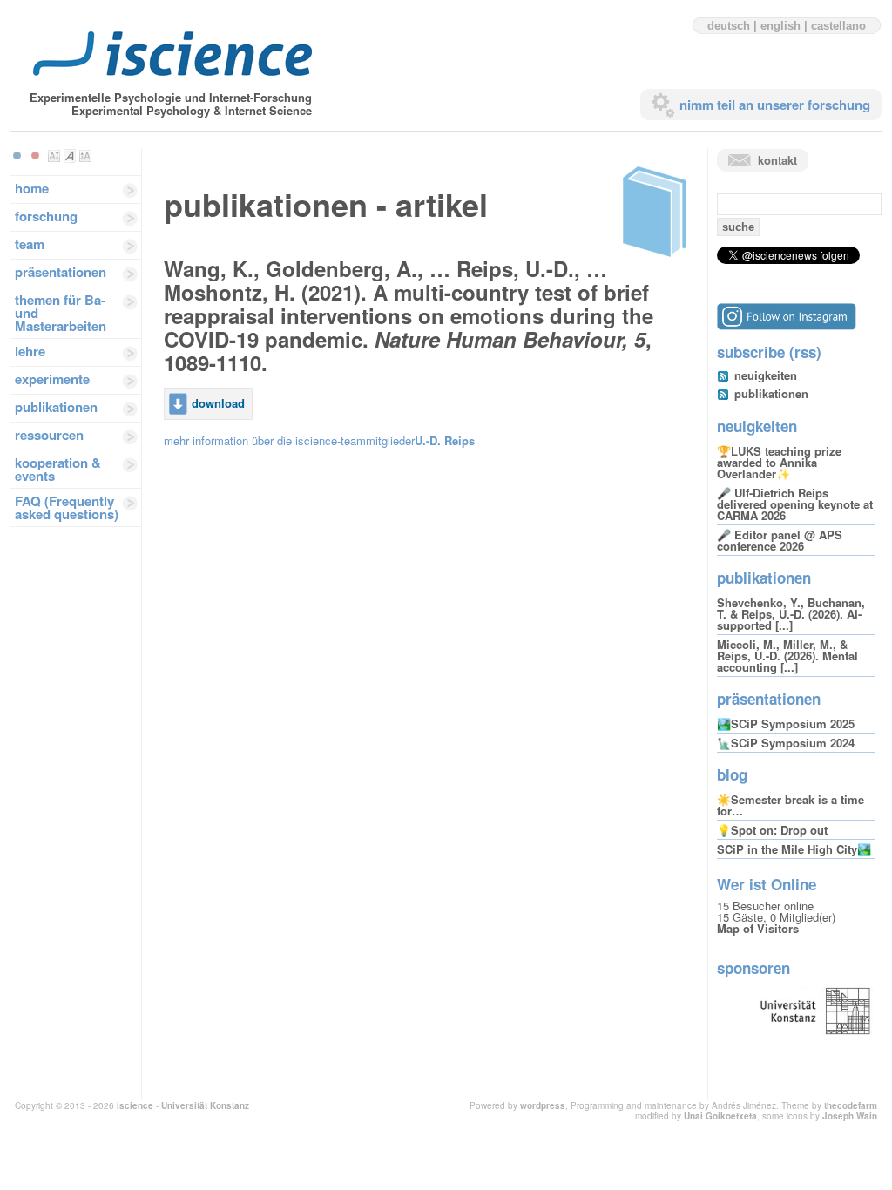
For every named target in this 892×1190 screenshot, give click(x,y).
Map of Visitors (758, 928)
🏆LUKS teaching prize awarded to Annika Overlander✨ (779, 462)
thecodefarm (850, 1105)
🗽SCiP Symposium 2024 (786, 742)
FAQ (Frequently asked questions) (66, 507)
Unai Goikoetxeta (720, 1116)
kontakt (777, 160)
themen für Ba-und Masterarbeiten (60, 312)
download (218, 403)
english (780, 25)
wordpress (542, 1105)
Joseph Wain (849, 1116)
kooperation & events (58, 469)
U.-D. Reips (445, 440)
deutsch (728, 25)
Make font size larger (85, 156)
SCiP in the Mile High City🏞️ (794, 849)
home (32, 188)
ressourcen (49, 434)
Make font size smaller (54, 156)
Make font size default (70, 156)
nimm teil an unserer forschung (774, 104)
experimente (52, 379)
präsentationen (60, 271)
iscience (135, 1105)
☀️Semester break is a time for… (790, 805)
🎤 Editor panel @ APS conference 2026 (779, 540)
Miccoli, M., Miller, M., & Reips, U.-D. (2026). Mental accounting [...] (787, 655)
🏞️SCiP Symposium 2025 (786, 723)
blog (732, 774)
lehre (30, 351)
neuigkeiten (765, 375)
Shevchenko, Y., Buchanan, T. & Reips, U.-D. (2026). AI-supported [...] (791, 613)
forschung (46, 216)
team (29, 244)
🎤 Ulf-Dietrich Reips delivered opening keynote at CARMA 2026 (795, 504)
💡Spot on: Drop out (772, 830)
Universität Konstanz (205, 1105)
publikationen (56, 406)
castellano (838, 25)
